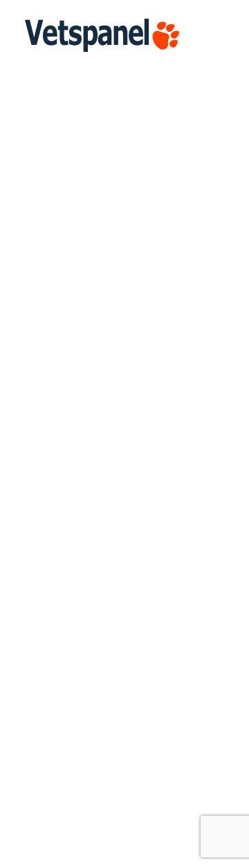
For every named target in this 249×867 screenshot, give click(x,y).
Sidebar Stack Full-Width (83, 811)
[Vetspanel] (102, 35)
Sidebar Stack (57, 316)
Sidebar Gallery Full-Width (87, 564)
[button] (217, 35)
